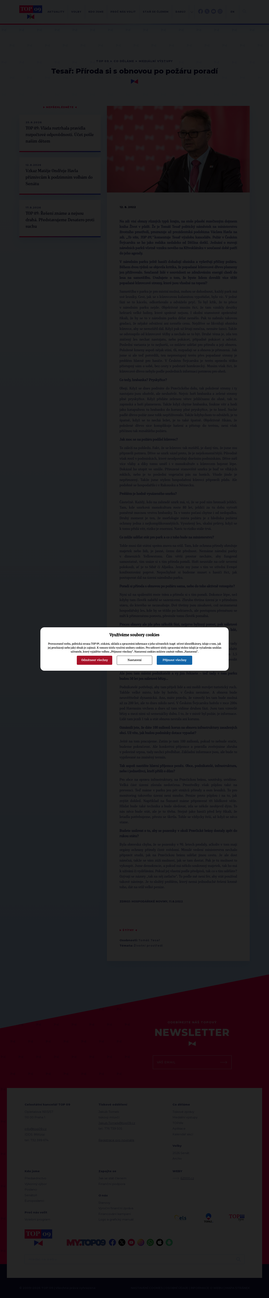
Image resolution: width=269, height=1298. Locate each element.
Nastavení (134, 660)
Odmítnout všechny (94, 660)
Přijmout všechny (174, 660)
